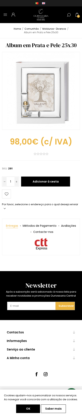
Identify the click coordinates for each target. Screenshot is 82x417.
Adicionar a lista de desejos (6, 193)
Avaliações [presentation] (68, 226)
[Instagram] (46, 374)
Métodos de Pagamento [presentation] (40, 226)
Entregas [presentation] (12, 226)
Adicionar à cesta (46, 182)
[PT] (37, 3)
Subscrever (66, 306)
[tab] (12, 226)
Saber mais (53, 409)
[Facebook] (36, 374)
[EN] (43, 3)
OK (28, 409)
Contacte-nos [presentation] (43, 232)
